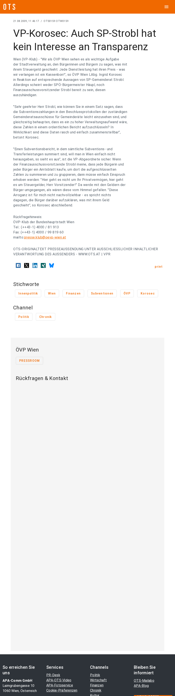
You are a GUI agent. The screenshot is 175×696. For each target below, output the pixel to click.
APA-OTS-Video (58, 680)
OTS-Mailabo (144, 681)
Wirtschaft (98, 680)
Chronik (95, 690)
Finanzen (97, 685)
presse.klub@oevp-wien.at (45, 237)
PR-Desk (53, 675)
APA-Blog (141, 686)
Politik (95, 675)
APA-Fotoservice (59, 685)
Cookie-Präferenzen (61, 690)
